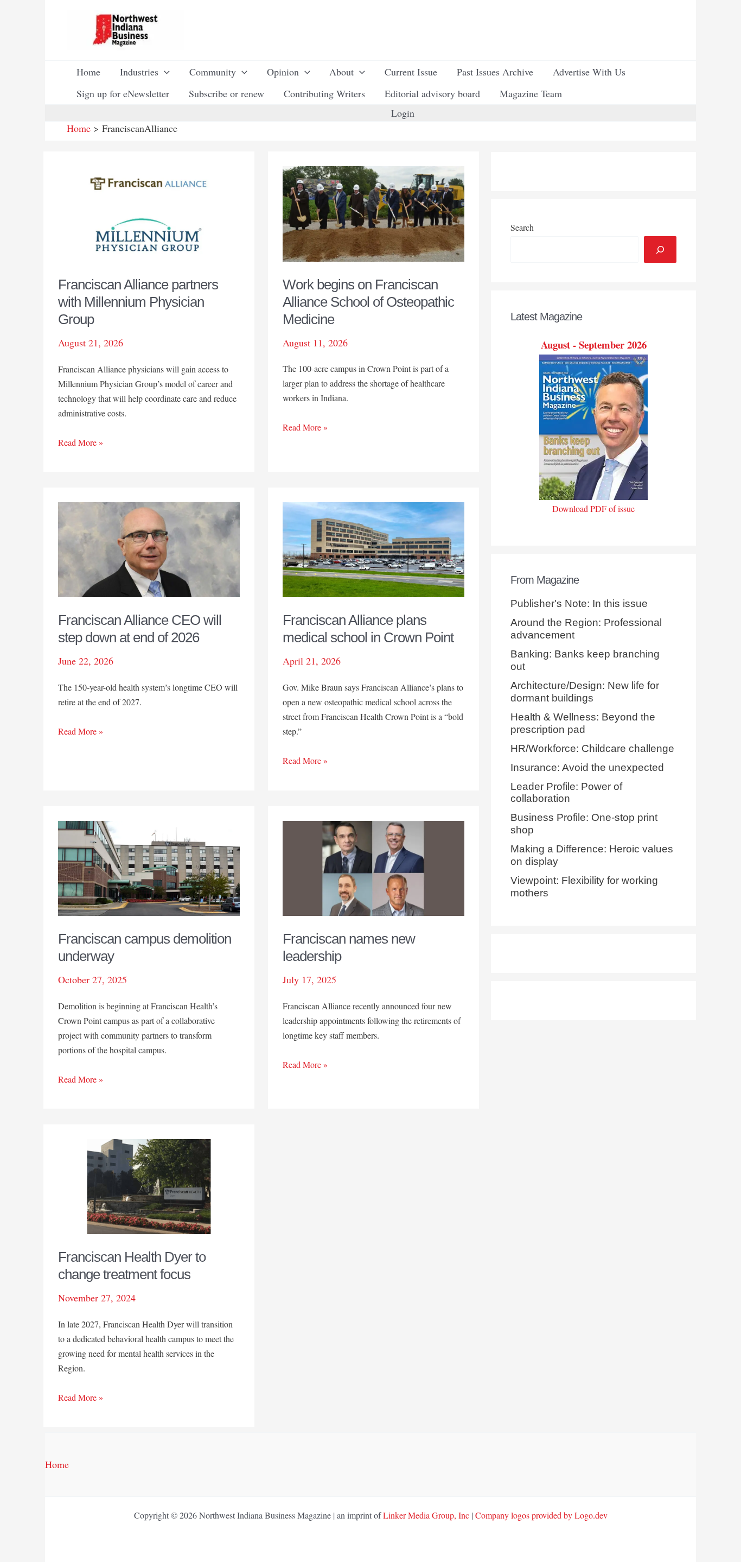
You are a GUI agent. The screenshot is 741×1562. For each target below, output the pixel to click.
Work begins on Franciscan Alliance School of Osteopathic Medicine (368, 301)
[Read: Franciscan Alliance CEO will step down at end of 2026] (149, 548)
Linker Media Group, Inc (426, 1515)
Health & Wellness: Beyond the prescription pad (582, 723)
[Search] (660, 249)
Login (402, 112)
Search (522, 227)
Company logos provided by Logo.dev (541, 1515)
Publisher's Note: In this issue (579, 603)
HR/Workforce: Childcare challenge (592, 748)
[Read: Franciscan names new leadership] (373, 866)
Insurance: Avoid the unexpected (587, 767)
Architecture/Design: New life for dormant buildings (584, 692)
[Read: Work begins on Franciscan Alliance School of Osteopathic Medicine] (373, 212)
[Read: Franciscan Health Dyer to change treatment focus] (149, 1185)
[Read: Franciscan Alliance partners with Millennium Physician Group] (149, 212)
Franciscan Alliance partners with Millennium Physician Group (138, 301)
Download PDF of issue (593, 508)
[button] (164, 72)
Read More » (80, 443)
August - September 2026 (594, 344)
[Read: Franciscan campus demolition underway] (149, 866)
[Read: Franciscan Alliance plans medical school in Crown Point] (373, 548)
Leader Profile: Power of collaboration (566, 793)
